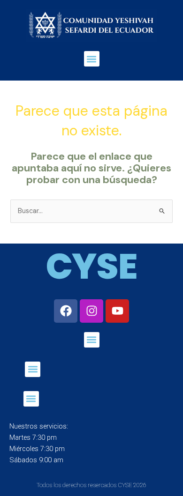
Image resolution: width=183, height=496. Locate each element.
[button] (91, 59)
